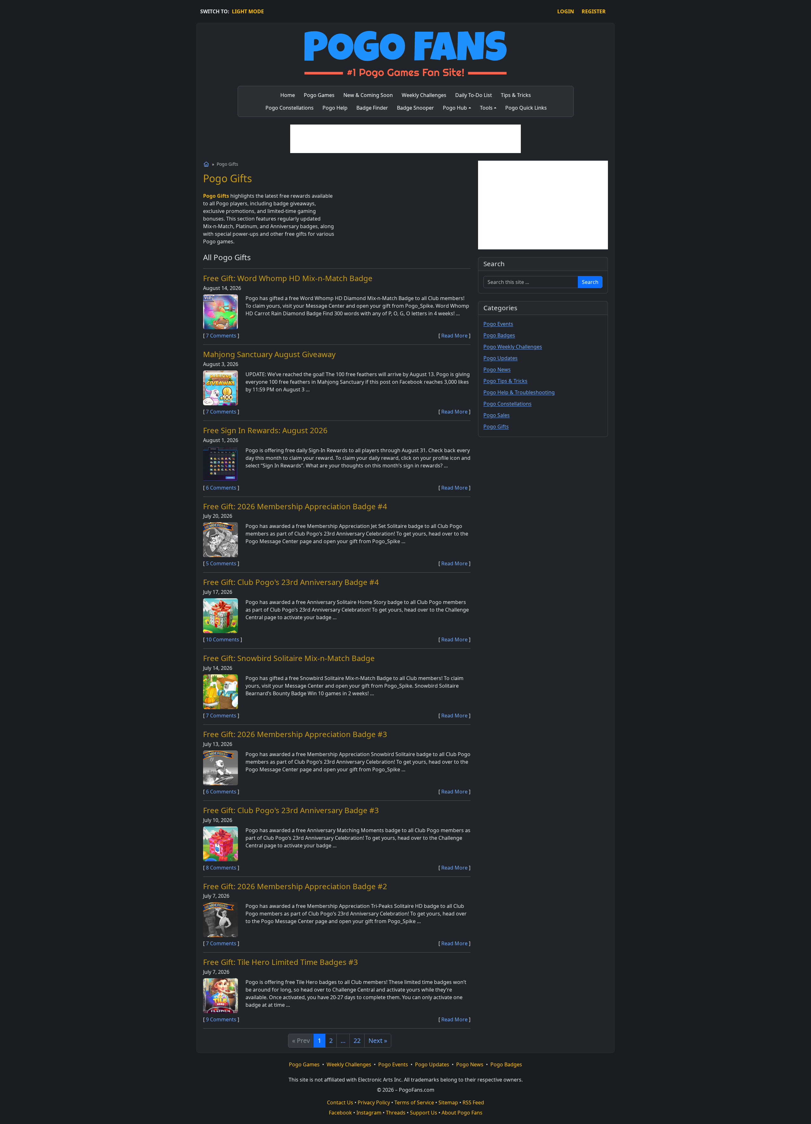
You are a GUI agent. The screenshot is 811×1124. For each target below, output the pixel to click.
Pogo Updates (500, 358)
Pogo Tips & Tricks (505, 380)
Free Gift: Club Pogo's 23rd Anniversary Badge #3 (291, 810)
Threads (396, 1112)
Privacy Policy (374, 1102)
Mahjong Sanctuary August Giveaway (269, 354)
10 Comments (222, 639)
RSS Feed (473, 1102)
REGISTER (594, 11)
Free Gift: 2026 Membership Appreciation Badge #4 (295, 506)
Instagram (368, 1112)
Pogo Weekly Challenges (512, 346)
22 (357, 1040)
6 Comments (221, 487)
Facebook (340, 1112)
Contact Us (340, 1102)
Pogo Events (498, 323)
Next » (377, 1040)
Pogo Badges (499, 335)
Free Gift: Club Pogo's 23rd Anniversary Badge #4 (291, 582)
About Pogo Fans (462, 1112)
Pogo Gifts (496, 426)
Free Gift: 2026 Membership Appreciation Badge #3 (295, 734)
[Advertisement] (405, 139)
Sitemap (448, 1102)
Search (590, 282)
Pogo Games (304, 1064)
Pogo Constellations (507, 403)
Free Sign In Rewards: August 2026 (265, 430)
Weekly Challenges (349, 1064)
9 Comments (221, 1019)
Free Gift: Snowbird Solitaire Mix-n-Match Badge (289, 658)
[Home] (206, 164)
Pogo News (497, 369)
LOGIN (565, 11)
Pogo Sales (496, 415)
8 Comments (221, 867)
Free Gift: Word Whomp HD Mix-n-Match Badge (288, 278)
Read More (454, 335)
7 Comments (221, 335)
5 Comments (221, 563)
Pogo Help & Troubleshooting (519, 392)
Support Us (423, 1112)
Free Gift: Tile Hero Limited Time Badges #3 (280, 962)
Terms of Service (414, 1102)
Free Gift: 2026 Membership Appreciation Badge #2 (295, 886)
